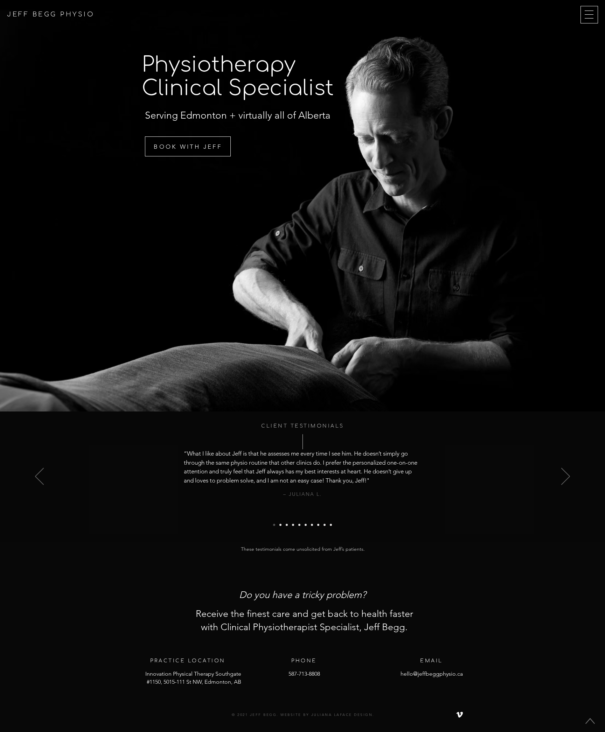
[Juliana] (274, 525)
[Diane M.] (280, 525)
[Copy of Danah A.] (293, 525)
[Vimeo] (459, 714)
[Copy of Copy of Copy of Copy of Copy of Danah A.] (318, 525)
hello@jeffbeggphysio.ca (432, 673)
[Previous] (39, 477)
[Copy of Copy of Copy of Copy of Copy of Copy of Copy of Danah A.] (331, 525)
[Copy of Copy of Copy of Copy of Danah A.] (312, 525)
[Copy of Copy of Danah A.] (299, 525)
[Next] (565, 477)
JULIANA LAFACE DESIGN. (342, 714)
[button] (589, 14)
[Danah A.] (287, 525)
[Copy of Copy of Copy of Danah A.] (306, 525)
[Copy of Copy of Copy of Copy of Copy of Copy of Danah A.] (325, 525)
